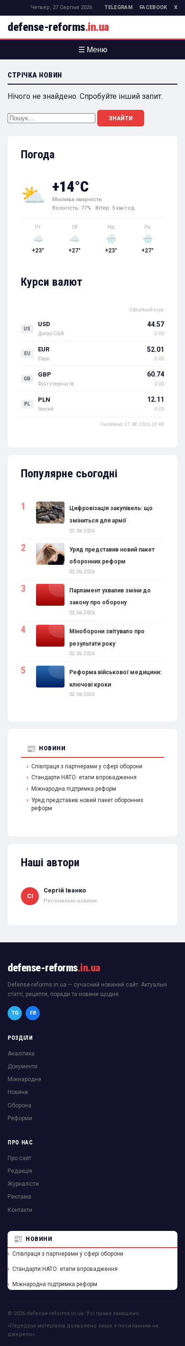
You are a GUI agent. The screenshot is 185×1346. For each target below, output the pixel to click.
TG (14, 1013)
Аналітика (21, 1053)
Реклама (19, 1196)
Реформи (20, 1118)
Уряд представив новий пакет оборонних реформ (87, 804)
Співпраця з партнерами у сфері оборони (86, 766)
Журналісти (23, 1184)
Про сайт (19, 1158)
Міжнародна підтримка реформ (73, 788)
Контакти (20, 1210)
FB (33, 1013)
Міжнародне (24, 1079)
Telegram (118, 7)
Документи (22, 1066)
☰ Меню (92, 50)
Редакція (20, 1171)
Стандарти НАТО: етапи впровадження (84, 777)
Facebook (153, 7)
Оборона (19, 1105)
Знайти (121, 118)
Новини (52, 748)
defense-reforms (58, 27)
